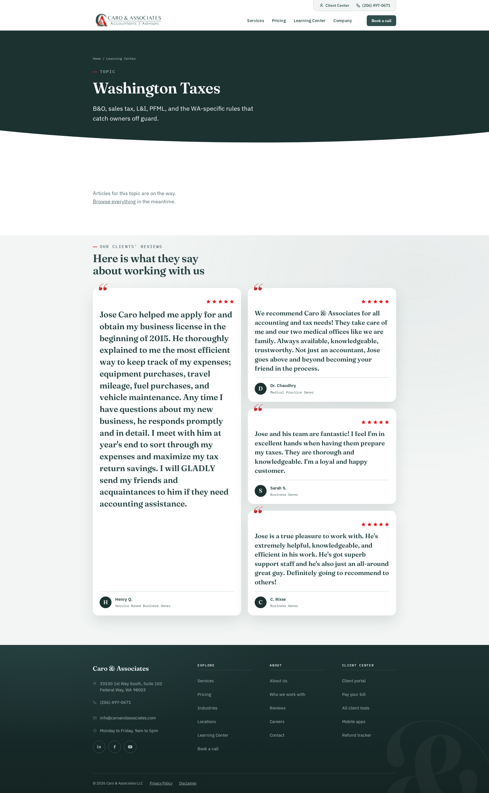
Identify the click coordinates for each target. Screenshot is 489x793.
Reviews (278, 708)
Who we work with (287, 694)
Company (342, 20)
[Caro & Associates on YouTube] (130, 747)
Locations (207, 721)
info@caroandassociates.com (128, 718)
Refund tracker (356, 735)
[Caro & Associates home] (128, 20)
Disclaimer (188, 783)
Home (97, 58)
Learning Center (309, 20)
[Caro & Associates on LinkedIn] (99, 747)
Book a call (381, 20)
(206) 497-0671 (376, 5)
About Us (278, 680)
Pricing (279, 20)
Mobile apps (353, 721)
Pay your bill (354, 694)
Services (255, 20)
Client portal (354, 680)
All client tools (355, 708)
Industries (207, 708)
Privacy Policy (161, 783)
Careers (277, 721)
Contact (277, 735)
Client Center (337, 5)
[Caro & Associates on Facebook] (114, 747)
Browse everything (114, 201)
